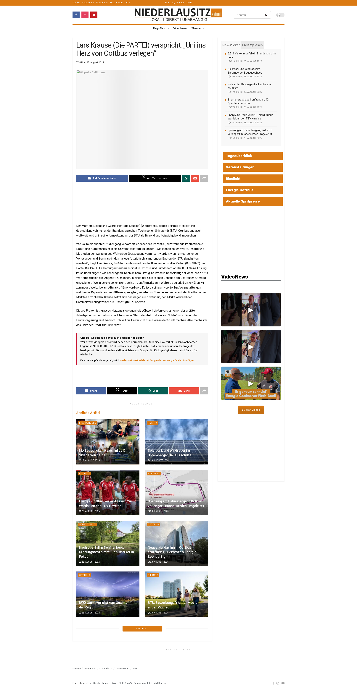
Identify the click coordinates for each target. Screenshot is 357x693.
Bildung (153, 575)
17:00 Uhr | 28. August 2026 (246, 107)
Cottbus (84, 473)
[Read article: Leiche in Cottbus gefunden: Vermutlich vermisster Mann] (176, 644)
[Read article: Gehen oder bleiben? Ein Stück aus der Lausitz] (107, 644)
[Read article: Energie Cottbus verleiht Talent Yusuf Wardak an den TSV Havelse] (107, 492)
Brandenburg (87, 423)
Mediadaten (102, 2)
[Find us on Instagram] (85, 15)
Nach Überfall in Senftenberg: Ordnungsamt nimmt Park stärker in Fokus (106, 552)
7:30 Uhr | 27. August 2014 (90, 62)
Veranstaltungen (240, 167)
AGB (128, 2)
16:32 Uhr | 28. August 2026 (246, 122)
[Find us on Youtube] (93, 15)
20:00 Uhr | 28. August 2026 (246, 76)
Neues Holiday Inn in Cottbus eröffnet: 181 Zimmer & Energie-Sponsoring (173, 552)
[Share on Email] (195, 178)
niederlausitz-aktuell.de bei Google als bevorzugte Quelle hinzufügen (157, 360)
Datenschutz (116, 2)
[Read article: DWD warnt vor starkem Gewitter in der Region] (107, 594)
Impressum (88, 2)
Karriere (76, 2)
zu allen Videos (251, 409)
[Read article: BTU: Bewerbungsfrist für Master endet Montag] (176, 594)
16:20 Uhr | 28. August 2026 (246, 138)
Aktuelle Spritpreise (243, 201)
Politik (152, 423)
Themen (196, 28)
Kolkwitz (154, 473)
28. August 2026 (90, 460)
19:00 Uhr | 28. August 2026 (246, 92)
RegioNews (160, 28)
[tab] (231, 45)
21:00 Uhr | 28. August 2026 (246, 61)
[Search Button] (267, 15)
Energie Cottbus (239, 190)
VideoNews (180, 28)
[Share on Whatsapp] (186, 178)
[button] (251, 309)
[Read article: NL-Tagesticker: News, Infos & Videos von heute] (107, 441)
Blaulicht (233, 179)
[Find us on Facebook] (76, 15)
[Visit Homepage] (178, 15)
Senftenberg (87, 524)
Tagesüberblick (239, 156)
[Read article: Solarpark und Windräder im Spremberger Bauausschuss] (176, 441)
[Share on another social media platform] (204, 178)
